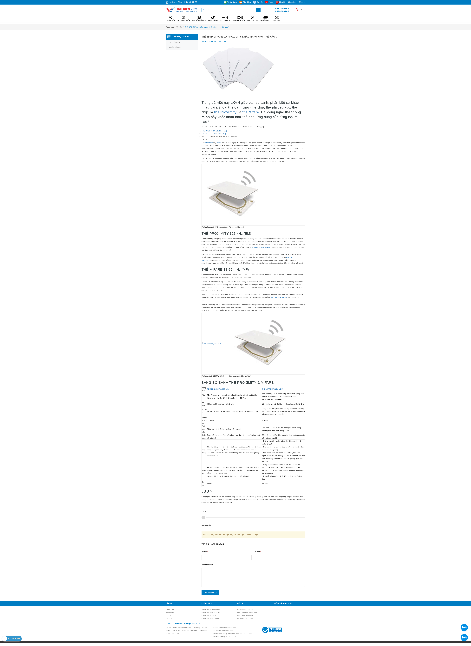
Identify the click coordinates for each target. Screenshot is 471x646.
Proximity (209, 143)
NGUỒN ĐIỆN (171, 20)
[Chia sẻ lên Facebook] (203, 517)
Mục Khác (277, 20)
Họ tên (205, 552)
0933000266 (282, 8)
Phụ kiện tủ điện (239, 20)
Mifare (219, 143)
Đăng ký (302, 2)
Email (258, 552)
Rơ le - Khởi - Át (225, 20)
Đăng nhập (292, 2)
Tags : (205, 512)
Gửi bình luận (210, 593)
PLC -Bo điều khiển (183, 20)
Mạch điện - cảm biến (199, 20)
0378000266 (282, 11)
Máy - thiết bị (213, 20)
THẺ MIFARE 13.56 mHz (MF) (214, 134)
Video (271, 2)
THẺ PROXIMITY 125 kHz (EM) (214, 131)
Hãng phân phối (252, 20)
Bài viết (260, 2)
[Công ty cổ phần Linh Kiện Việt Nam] (182, 9)
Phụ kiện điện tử (266, 20)
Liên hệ (282, 2)
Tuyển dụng (232, 2)
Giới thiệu (247, 2)
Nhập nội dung (208, 564)
